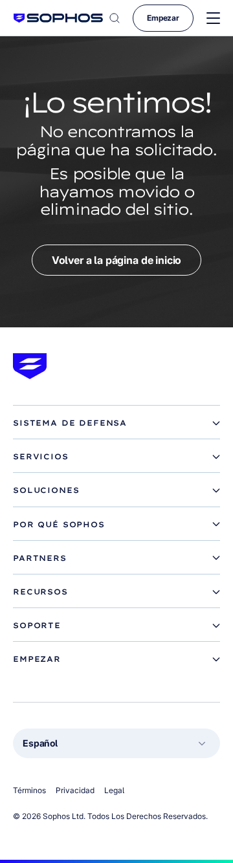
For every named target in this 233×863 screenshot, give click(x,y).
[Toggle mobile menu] (213, 18)
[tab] (116, 423)
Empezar (163, 18)
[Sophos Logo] (58, 18)
